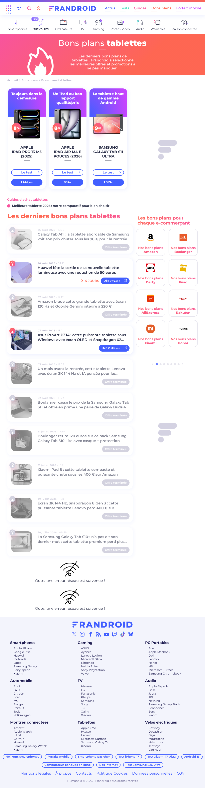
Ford (17, 697)
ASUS (85, 648)
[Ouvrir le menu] (8, 8)
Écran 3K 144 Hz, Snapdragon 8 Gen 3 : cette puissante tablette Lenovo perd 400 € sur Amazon (78, 506)
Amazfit (19, 728)
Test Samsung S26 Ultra (143, 765)
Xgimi (85, 711)
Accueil (12, 80)
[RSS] (98, 634)
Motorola (20, 659)
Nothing (154, 701)
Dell (151, 655)
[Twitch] (114, 634)
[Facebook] (90, 634)
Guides (140, 8)
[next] (182, 364)
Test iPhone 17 (129, 756)
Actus (110, 8)
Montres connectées (29, 722)
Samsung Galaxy (25, 666)
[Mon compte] (38, 8)
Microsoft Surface (161, 670)
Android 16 (192, 756)
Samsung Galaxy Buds (164, 704)
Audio (150, 681)
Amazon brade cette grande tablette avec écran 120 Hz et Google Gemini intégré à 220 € (82, 304)
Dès (112, 281)
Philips (85, 697)
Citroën (19, 693)
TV (80, 681)
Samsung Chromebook (165, 673)
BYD (17, 690)
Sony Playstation (93, 670)
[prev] (152, 364)
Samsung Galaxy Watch (30, 746)
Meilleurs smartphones (22, 756)
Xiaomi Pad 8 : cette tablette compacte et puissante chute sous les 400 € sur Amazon (78, 472)
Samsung (87, 701)
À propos (63, 773)
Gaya (152, 735)
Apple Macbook (159, 652)
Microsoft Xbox (91, 659)
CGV (181, 773)
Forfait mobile (188, 8)
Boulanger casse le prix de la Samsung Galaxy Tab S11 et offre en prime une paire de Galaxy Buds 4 (83, 404)
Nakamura (156, 742)
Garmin (19, 739)
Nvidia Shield (90, 666)
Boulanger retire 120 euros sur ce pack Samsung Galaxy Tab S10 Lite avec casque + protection (82, 438)
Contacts (84, 773)
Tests (124, 8)
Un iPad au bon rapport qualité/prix (67, 98)
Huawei (19, 655)
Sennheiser (156, 708)
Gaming (85, 643)
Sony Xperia (22, 670)
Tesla (17, 711)
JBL (151, 697)
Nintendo (87, 663)
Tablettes (86, 722)
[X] (74, 634)
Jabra (152, 693)
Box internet (108, 765)
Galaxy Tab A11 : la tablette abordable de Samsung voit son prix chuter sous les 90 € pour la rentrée (83, 236)
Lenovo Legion (91, 655)
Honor (153, 663)
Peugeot (20, 704)
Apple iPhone (23, 648)
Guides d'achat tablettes (27, 200)
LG (83, 690)
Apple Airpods (158, 686)
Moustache (156, 739)
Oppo (17, 663)
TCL (83, 708)
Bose (152, 690)
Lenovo (154, 659)
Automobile (21, 681)
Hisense (86, 686)
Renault (19, 708)
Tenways (154, 746)
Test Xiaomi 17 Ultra (162, 756)
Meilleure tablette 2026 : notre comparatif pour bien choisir (61, 206)
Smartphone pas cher (94, 756)
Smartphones (22, 643)
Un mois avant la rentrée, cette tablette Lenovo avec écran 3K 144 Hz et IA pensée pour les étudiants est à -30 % (81, 371)
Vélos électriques (161, 722)
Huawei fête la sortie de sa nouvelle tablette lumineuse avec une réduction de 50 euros (78, 270)
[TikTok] (123, 634)
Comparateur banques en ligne (67, 765)
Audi (17, 686)
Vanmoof (155, 749)
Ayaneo (86, 652)
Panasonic (88, 693)
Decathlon (156, 731)
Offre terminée (116, 247)
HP (151, 666)
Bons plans (161, 8)
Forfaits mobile (58, 756)
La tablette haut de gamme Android (108, 98)
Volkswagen (22, 715)
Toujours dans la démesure (26, 96)
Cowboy (154, 728)
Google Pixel (22, 652)
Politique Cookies (112, 773)
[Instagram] (82, 634)
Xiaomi (18, 673)
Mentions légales (35, 773)
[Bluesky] (131, 634)
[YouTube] (106, 634)
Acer (152, 648)
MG (16, 701)
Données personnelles (152, 773)
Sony (84, 704)
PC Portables (157, 643)
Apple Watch (23, 731)
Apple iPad (88, 728)
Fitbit (17, 735)
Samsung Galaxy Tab (95, 742)
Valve (84, 673)
